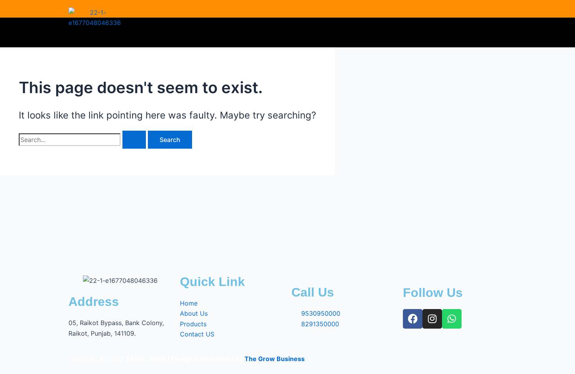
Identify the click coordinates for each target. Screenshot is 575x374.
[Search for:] (83, 140)
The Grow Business (274, 359)
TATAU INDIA (146, 359)
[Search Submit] (134, 140)
